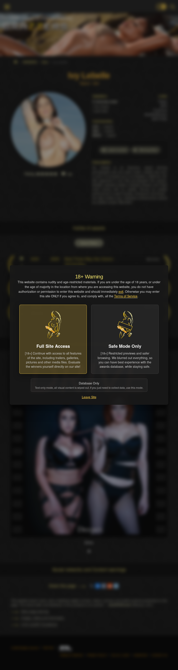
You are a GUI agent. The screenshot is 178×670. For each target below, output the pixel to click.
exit (121, 291)
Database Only (89, 385)
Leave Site (89, 397)
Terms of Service (125, 296)
